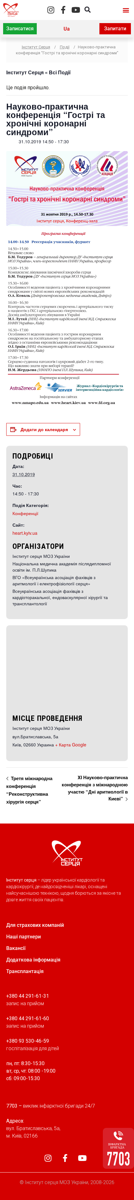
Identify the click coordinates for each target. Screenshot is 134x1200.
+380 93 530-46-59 (27, 1041)
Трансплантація (25, 971)
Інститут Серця (25, 72)
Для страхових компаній (35, 925)
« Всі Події (57, 72)
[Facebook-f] (63, 10)
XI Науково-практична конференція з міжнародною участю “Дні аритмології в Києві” (95, 788)
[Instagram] (51, 10)
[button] (126, 10)
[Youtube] (76, 10)
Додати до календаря (44, 429)
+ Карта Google (70, 744)
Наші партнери (23, 937)
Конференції (25, 513)
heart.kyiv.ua (24, 533)
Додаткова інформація (33, 960)
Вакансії (16, 948)
